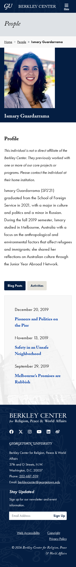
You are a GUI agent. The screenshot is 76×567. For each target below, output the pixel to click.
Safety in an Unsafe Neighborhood (32, 351)
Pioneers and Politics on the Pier (36, 323)
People (21, 42)
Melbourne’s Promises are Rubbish (38, 379)
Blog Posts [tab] (17, 285)
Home (8, 42)
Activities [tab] (39, 285)
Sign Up (59, 515)
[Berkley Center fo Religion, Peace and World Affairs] (38, 417)
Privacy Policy (58, 539)
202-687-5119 (28, 476)
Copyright (53, 533)
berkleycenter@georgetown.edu (39, 482)
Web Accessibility (28, 533)
